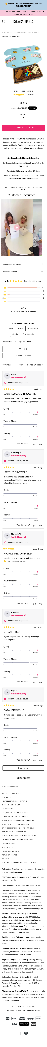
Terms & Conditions (10, 851)
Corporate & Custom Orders (15, 816)
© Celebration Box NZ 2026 (23, 1006)
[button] (23, 94)
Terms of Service (9, 855)
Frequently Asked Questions (15, 812)
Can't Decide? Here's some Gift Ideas (18, 828)
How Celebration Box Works (14, 801)
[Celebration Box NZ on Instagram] (26, 1034)
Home (4, 32)
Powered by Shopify (16, 1010)
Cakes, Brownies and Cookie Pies (22, 32)
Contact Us (7, 797)
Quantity (24, 114)
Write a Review (28, 356)
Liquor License (8, 843)
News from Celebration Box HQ (16, 824)
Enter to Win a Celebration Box (20, 997)
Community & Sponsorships (14, 832)
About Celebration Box (12, 793)
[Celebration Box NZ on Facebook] (21, 1034)
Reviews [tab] (9, 342)
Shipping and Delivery (11, 805)
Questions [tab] (25, 342)
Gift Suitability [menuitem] (28, 334)
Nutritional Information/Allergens (18, 820)
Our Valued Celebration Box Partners (19, 836)
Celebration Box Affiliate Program (17, 839)
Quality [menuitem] (15, 334)
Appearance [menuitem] (33, 328)
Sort (21, 365)
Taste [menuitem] (10, 328)
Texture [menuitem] (20, 328)
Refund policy (8, 847)
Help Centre (7, 809)
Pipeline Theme (33, 1010)
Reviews (5, 859)
